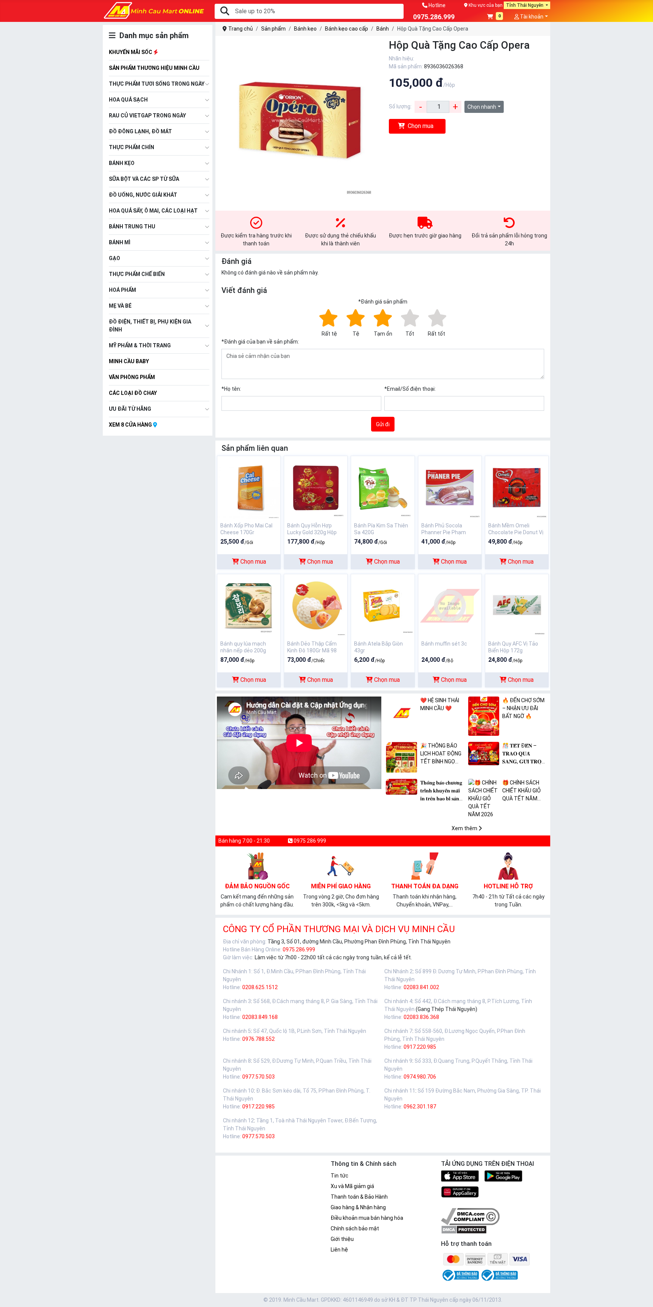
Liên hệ (339, 1250)
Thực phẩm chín (131, 147)
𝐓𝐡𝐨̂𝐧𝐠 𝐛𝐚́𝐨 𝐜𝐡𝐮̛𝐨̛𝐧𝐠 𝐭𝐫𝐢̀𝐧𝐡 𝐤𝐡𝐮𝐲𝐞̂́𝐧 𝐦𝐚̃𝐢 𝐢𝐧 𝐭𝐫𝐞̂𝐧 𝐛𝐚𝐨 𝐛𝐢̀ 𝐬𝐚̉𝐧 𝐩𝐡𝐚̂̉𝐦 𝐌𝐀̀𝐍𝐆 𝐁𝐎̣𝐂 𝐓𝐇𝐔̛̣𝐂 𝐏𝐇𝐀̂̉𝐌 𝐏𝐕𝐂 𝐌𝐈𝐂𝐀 (442, 791)
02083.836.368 (421, 1017)
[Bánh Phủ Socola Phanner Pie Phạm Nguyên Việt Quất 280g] (449, 487)
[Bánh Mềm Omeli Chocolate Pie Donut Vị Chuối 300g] (516, 487)
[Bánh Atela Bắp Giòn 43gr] (382, 605)
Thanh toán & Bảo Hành (359, 1197)
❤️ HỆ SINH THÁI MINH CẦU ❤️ (439, 704)
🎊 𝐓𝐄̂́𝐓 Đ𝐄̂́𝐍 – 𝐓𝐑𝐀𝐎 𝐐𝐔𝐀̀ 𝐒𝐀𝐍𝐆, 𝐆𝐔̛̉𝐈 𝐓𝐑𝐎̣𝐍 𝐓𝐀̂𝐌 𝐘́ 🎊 (523, 754)
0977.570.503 (258, 1077)
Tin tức (339, 1176)
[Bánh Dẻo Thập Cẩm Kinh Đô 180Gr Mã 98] (315, 605)
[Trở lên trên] (642, 1295)
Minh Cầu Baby (129, 361)
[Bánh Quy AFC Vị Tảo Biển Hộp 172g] (516, 605)
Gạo (114, 258)
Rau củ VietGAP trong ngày (147, 116)
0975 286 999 (309, 841)
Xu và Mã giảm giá (352, 1186)
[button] (495, 17)
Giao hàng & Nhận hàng (358, 1207)
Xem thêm (465, 828)
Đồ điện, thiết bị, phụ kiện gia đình (150, 326)
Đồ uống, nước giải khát (143, 195)
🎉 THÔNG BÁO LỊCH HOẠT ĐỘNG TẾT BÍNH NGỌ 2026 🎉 (440, 754)
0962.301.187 (420, 1107)
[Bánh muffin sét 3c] (449, 605)
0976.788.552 (258, 1039)
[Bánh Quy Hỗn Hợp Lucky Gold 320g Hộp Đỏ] (315, 487)
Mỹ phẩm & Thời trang (140, 345)
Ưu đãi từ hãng (130, 409)
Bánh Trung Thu (132, 226)
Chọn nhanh (481, 107)
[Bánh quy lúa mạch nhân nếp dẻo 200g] (248, 605)
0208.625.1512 (260, 987)
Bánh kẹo (122, 163)
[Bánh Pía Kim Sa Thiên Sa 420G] (382, 487)
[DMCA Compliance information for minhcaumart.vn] (470, 1216)
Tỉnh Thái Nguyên (525, 5)
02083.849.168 (260, 1017)
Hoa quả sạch (128, 100)
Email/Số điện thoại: (410, 389)
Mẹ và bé (120, 306)
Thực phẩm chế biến (137, 274)
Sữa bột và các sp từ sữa (144, 179)
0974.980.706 (420, 1077)
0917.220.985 (420, 1047)
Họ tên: (231, 389)
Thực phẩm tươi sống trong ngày (156, 84)
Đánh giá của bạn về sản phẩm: (260, 342)
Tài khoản (531, 17)
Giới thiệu (342, 1239)
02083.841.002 (421, 987)
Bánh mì (119, 242)
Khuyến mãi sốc (131, 52)
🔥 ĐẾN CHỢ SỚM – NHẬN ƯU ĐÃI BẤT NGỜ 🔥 (523, 708)
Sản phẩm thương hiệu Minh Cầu (154, 68)
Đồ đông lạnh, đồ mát (140, 131)
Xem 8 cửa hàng (131, 425)
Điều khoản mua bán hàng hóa (367, 1218)
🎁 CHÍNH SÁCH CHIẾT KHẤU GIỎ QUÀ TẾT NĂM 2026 (521, 791)
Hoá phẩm (122, 290)
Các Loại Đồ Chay (133, 393)
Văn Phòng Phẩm (132, 377)
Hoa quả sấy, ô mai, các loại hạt (153, 211)
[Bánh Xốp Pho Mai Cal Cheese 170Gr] (248, 487)
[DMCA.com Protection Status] (464, 1229)
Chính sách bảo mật (355, 1228)
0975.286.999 (299, 949)
